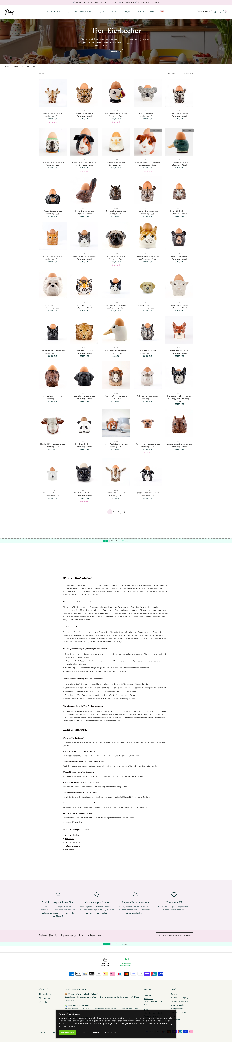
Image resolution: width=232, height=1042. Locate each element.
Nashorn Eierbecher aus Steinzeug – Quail (148, 212)
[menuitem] (53, 12)
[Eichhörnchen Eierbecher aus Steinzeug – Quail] (179, 423)
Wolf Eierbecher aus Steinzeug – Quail (147, 351)
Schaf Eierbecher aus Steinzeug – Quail (179, 306)
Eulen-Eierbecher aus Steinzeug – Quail (179, 212)
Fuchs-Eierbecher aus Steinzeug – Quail (179, 351)
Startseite (8, 66)
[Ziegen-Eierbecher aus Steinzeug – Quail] (116, 472)
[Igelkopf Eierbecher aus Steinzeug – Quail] (53, 375)
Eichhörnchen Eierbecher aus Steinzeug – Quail (179, 445)
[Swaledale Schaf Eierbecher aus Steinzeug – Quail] (116, 375)
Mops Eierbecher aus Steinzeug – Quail (116, 257)
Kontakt (174, 994)
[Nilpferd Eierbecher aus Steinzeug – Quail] (116, 190)
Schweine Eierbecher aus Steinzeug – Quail (147, 397)
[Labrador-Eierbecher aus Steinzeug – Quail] (84, 375)
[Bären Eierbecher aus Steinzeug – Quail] (179, 236)
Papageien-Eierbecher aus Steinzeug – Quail (116, 114)
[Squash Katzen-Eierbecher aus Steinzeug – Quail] (148, 236)
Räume (127, 12)
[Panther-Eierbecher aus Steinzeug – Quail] (84, 472)
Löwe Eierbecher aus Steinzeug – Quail (84, 351)
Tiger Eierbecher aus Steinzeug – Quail (84, 306)
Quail (53, 110)
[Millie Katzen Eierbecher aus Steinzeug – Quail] (84, 236)
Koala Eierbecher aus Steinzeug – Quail (147, 114)
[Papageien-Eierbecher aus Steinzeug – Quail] (116, 93)
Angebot (154, 12)
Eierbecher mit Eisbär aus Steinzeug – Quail (52, 494)
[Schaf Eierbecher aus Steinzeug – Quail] (179, 284)
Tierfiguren (109, 868)
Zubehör (114, 12)
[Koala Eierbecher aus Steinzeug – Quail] (148, 93)
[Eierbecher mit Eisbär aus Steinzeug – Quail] (53, 472)
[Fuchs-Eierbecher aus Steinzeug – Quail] (179, 330)
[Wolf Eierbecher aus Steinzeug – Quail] (148, 330)
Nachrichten (53, 12)
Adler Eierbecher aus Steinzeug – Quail (116, 163)
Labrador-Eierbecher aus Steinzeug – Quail (84, 397)
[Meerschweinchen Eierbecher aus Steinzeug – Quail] (84, 142)
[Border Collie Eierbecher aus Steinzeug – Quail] (148, 472)
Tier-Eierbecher (29, 66)
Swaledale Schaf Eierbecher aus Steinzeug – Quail (116, 397)
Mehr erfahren (110, 1033)
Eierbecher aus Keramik (140, 868)
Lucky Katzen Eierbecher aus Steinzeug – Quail (53, 351)
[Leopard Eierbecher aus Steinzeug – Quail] (84, 93)
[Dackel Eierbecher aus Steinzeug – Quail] (53, 190)
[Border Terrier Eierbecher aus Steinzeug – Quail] (148, 423)
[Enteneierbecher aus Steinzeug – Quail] (179, 142)
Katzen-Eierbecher (73, 846)
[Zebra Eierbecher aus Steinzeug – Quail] (179, 93)
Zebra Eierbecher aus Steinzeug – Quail (179, 114)
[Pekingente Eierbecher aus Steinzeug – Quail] (116, 330)
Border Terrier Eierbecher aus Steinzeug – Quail (147, 445)
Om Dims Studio (177, 1005)
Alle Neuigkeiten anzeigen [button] (174, 935)
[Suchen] (215, 12)
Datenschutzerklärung (180, 1001)
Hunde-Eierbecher (73, 842)
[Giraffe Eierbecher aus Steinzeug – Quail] (53, 93)
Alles (66, 12)
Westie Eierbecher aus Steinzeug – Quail (52, 306)
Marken (140, 12)
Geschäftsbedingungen (180, 997)
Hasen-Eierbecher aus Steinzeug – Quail (84, 212)
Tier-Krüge (69, 873)
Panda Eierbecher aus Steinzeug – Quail (84, 445)
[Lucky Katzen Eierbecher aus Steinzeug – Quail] (53, 330)
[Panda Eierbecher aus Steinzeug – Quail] (84, 423)
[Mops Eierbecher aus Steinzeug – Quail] (116, 236)
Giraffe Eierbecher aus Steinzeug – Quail (53, 114)
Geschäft (17, 66)
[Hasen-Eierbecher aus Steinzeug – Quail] (84, 190)
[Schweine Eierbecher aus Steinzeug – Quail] (148, 375)
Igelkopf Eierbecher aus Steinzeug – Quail (52, 397)
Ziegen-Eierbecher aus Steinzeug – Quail (116, 494)
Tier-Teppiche (123, 868)
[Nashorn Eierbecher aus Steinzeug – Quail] (148, 190)
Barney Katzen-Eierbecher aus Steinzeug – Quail (116, 306)
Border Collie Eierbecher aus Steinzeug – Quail (148, 494)
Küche (102, 12)
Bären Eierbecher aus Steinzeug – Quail (179, 257)
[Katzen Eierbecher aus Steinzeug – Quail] (53, 236)
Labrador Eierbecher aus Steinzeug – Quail (147, 306)
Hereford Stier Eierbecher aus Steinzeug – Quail (52, 445)
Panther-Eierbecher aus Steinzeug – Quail (84, 494)
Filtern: (42, 73)
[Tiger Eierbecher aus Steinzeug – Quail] (84, 284)
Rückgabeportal (177, 1008)
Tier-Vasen (69, 849)
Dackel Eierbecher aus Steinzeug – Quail (53, 212)
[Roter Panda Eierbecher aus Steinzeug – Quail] (116, 423)
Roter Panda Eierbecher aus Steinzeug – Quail (116, 445)
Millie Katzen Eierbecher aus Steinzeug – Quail (84, 257)
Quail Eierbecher (72, 835)
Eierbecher (145, 39)
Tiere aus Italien (132, 39)
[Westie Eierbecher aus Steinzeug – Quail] (53, 284)
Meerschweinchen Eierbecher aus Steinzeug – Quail (84, 163)
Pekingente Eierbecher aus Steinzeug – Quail (116, 351)
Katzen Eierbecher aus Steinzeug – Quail (52, 257)
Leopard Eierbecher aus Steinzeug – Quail (84, 114)
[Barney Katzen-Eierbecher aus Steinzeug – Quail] (116, 284)
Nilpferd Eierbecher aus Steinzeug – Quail (116, 212)
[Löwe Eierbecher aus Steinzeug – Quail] (84, 330)
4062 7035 (148, 998)
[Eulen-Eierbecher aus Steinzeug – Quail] (179, 190)
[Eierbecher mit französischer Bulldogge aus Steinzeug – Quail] (179, 375)
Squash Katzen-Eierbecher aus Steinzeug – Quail (148, 257)
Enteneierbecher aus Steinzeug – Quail (179, 163)
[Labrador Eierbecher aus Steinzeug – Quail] (148, 284)
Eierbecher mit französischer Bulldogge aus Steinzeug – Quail (179, 398)
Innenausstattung (83, 12)
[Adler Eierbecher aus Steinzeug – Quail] (116, 142)
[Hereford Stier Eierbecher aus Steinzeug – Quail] (53, 423)
